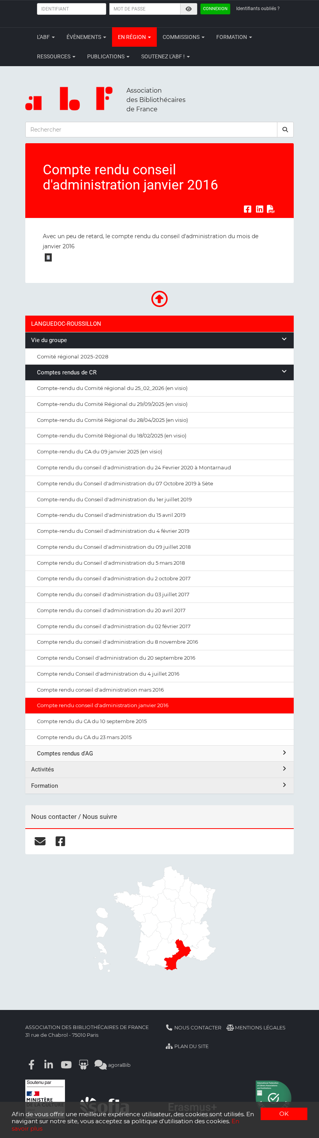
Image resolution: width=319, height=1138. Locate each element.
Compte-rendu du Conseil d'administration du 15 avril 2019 (111, 515)
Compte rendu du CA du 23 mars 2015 (84, 737)
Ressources (54, 56)
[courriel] (40, 841)
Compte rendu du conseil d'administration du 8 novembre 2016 (117, 642)
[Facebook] (31, 1065)
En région (132, 37)
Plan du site (191, 1046)
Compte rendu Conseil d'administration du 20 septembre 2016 (116, 658)
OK (284, 1113)
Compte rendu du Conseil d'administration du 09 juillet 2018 (114, 547)
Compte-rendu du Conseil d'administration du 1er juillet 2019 (114, 499)
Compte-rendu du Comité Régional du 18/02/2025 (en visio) (111, 435)
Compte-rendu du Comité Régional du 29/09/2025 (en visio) (112, 404)
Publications (106, 56)
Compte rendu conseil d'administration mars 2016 (100, 690)
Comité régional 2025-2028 (73, 356)
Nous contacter (197, 1028)
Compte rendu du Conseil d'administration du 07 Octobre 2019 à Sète (125, 483)
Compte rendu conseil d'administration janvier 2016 (102, 705)
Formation (232, 37)
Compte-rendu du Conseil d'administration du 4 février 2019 (113, 531)
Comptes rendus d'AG (65, 753)
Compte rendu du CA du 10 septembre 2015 (92, 721)
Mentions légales (260, 1028)
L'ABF (44, 37)
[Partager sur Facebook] (247, 208)
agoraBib (119, 1065)
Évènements (84, 37)
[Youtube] (66, 1065)
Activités (42, 769)
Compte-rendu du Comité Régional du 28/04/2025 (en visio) (112, 420)
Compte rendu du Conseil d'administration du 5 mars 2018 (111, 563)
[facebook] (60, 841)
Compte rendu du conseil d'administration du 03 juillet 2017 (113, 594)
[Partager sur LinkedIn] (259, 208)
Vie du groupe (49, 340)
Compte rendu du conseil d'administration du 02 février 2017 (114, 626)
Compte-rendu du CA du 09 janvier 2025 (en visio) (99, 451)
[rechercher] (285, 129)
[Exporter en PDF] (271, 208)
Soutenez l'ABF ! (163, 56)
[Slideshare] (83, 1065)
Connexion (215, 8)
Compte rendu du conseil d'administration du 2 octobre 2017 (114, 578)
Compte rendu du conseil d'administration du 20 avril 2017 (111, 610)
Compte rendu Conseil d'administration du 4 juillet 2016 (108, 674)
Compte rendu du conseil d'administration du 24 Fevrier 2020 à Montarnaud (134, 467)
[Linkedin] (49, 1065)
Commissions (182, 37)
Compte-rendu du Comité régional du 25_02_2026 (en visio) (112, 388)
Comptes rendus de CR (66, 372)
